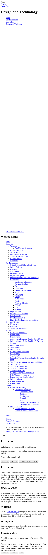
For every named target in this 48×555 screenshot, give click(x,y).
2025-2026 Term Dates (18, 366)
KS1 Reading (15, 354)
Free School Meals (17, 345)
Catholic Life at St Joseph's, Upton (23, 265)
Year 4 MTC (15, 356)
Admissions (14, 271)
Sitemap (9, 419)
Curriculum (10, 22)
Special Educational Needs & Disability (24, 278)
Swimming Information (18, 328)
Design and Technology (14, 24)
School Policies (16, 267)
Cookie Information (13, 421)
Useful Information (17, 381)
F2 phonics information (18, 333)
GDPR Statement (16, 250)
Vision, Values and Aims (19, 257)
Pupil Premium (15, 311)
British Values (15, 316)
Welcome (13, 246)
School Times (15, 335)
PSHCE (18, 305)
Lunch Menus (15, 337)
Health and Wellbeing (23, 390)
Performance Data (17, 273)
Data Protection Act (17, 318)
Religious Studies (21, 284)
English (18, 292)
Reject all (5, 461)
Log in (3, 4)
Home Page (5, 6)
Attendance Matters (17, 371)
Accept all (13, 461)
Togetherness (24, 396)
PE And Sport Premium (19, 314)
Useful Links (15, 383)
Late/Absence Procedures (19, 375)
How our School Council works (26, 411)
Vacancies (14, 261)
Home (8, 18)
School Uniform (16, 379)
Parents (8, 330)
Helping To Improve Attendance (22, 373)
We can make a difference (29, 402)
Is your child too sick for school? (22, 377)
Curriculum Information (23, 282)
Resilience (23, 394)
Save (21, 553)
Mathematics (19, 299)
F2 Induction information (19, 352)
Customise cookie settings (29, 461)
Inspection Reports (17, 276)
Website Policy (11, 423)
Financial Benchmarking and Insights (24, 320)
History (17, 297)
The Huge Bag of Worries (29, 404)
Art (16, 286)
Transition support (26, 392)
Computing (19, 288)
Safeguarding (15, 347)
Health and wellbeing (18, 388)
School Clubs (15, 350)
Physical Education (22, 303)
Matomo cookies (13, 512)
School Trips (15, 364)
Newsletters (14, 324)
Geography (19, 295)
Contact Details (16, 259)
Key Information (12, 20)
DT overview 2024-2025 (15, 232)
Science (18, 307)
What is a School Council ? (25, 409)
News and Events (12, 322)
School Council (16, 407)
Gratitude (23, 398)
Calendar (13, 326)
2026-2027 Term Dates (18, 369)
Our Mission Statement (23, 248)
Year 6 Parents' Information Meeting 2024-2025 (27, 362)
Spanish (18, 309)
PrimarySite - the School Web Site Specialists (22, 431)
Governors (14, 269)
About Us (9, 244)
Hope (22, 400)
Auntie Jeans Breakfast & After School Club (26, 339)
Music (17, 301)
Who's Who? (15, 252)
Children (9, 385)
